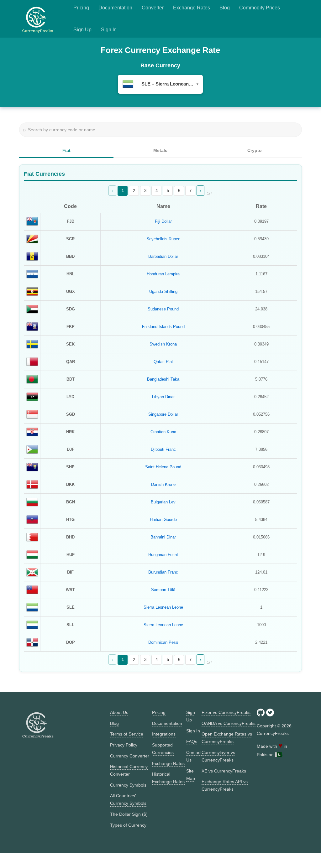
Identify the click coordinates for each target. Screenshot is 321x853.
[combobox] (160, 84)
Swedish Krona (163, 344)
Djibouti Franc (163, 449)
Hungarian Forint (163, 554)
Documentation (115, 7)
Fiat (66, 150)
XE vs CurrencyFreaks (224, 770)
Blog (224, 7)
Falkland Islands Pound (163, 326)
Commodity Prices (259, 7)
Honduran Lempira (163, 274)
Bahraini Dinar (163, 537)
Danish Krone (163, 484)
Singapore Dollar (163, 414)
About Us (119, 712)
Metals (160, 150)
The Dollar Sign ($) (129, 814)
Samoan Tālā (163, 589)
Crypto (254, 150)
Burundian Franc (163, 572)
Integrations (164, 733)
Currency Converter (129, 755)
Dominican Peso (163, 642)
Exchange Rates (191, 7)
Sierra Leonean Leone (163, 607)
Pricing (81, 7)
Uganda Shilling (163, 291)
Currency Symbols (128, 785)
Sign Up (82, 29)
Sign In (109, 29)
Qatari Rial (163, 361)
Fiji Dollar (163, 221)
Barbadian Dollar (163, 256)
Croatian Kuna (163, 431)
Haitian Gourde (163, 519)
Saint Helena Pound (163, 467)
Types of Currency (128, 825)
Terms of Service (126, 733)
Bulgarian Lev (163, 502)
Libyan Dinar (163, 396)
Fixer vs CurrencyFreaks (226, 712)
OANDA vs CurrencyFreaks (228, 723)
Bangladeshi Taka (163, 379)
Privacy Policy (123, 744)
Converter (153, 7)
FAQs (191, 741)
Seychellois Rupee (163, 239)
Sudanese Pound (163, 309)
